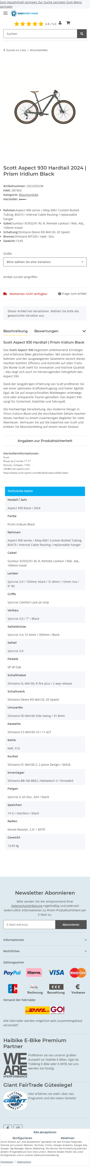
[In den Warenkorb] (6, 63)
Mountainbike (28, 195)
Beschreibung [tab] (15, 331)
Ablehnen (68, 1138)
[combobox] (45, 261)
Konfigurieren (22, 1138)
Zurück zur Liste (16, 50)
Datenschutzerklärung (26, 906)
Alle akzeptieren (45, 1132)
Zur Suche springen (52, 2)
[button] (60, 23)
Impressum (7, 1161)
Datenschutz (24, 1161)
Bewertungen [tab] (46, 331)
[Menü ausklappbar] (5, 11)
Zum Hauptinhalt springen (19, 2)
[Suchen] (82, 33)
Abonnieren (71, 925)
